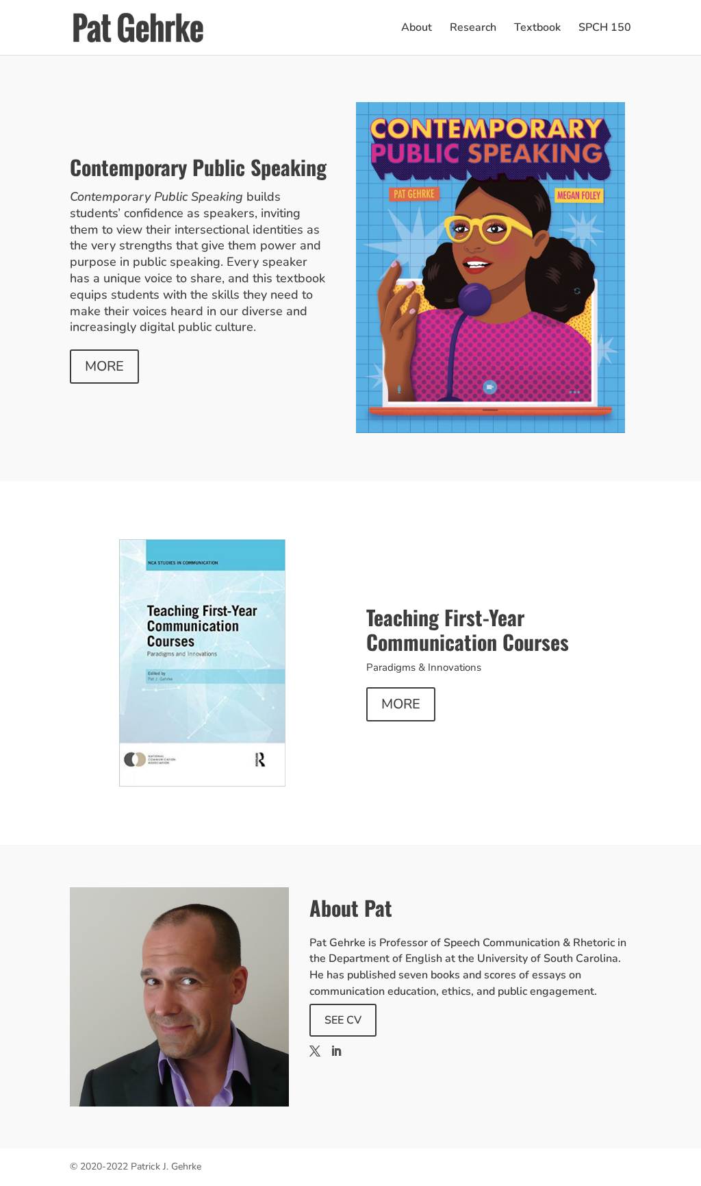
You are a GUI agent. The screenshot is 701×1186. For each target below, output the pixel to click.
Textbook (537, 29)
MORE (104, 366)
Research (473, 29)
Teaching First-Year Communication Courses (467, 629)
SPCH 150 (604, 29)
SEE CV (342, 1020)
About (416, 29)
